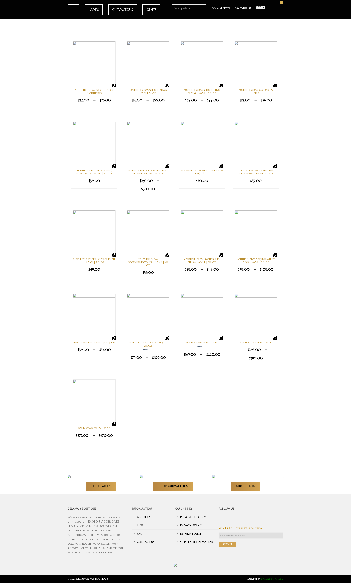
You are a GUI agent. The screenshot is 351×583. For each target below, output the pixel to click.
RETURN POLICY (190, 533)
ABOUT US (143, 517)
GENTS (151, 9)
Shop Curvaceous (173, 486)
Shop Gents (245, 486)
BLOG (140, 525)
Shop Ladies (101, 486)
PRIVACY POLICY (191, 525)
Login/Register (220, 8)
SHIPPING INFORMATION (196, 541)
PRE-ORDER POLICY (193, 517)
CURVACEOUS (122, 9)
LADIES (94, 9)
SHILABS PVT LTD (272, 578)
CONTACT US (145, 541)
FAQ (139, 533)
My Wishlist (243, 8)
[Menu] (12, 44)
